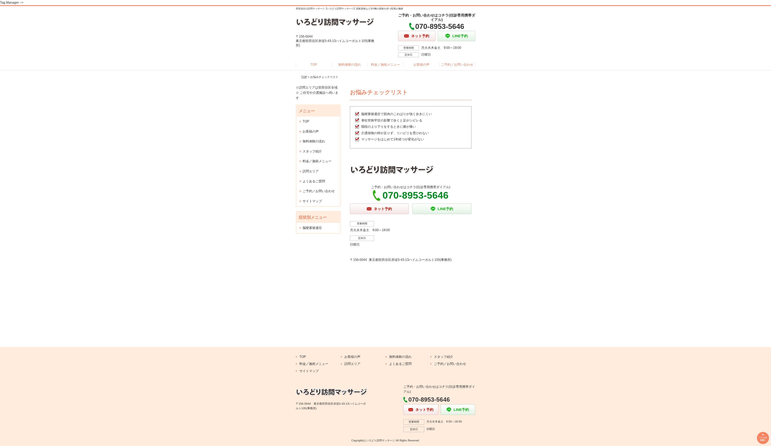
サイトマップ (312, 201)
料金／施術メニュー (385, 64)
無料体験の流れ (349, 64)
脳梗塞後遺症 (312, 228)
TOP (313, 64)
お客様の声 (421, 64)
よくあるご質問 (314, 181)
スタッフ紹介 (312, 151)
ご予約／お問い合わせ (457, 64)
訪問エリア (311, 171)
